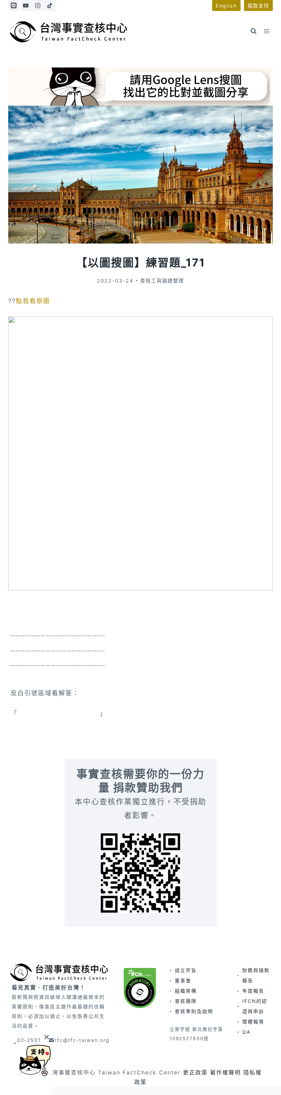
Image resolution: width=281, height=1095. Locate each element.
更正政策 (195, 1072)
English (226, 6)
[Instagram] (37, 5)
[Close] (46, 1037)
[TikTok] (49, 5)
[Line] (13, 5)
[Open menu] (266, 31)
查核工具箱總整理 (162, 281)
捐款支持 (258, 6)
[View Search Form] (254, 31)
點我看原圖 (33, 300)
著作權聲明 (225, 1072)
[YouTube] (25, 5)
